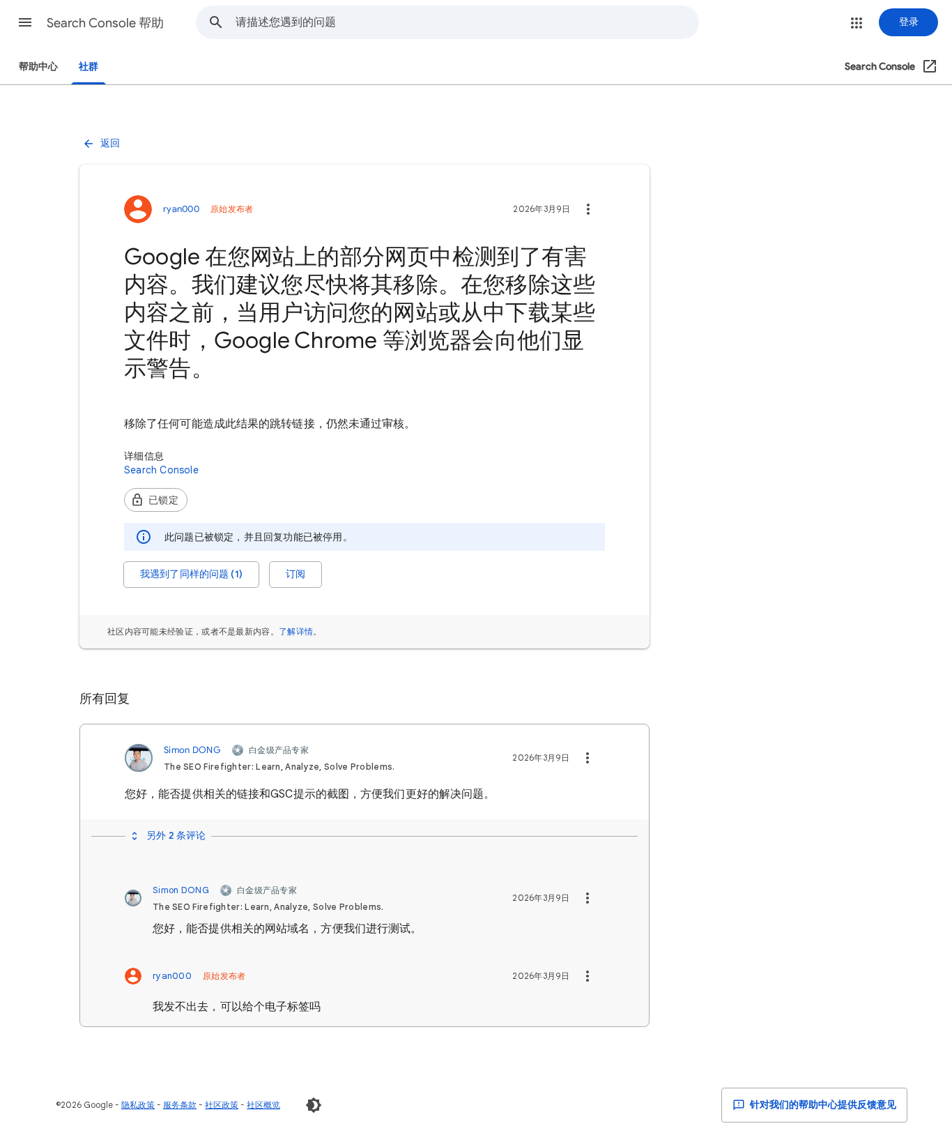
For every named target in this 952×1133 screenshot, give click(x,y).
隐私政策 (138, 1105)
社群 (88, 67)
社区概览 (263, 1105)
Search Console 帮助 (105, 23)
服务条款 (180, 1105)
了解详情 (296, 631)
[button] (25, 22)
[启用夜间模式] (313, 1105)
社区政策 (221, 1105)
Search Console (161, 470)
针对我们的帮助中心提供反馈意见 (822, 1105)
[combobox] (467, 22)
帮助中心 (38, 67)
